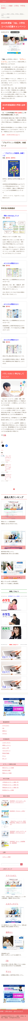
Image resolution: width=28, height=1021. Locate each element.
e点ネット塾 (5, 748)
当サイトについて (18, 1011)
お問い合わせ (8, 1011)
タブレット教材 (15, 32)
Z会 (4, 435)
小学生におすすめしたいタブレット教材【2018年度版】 (8, 467)
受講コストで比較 (7, 773)
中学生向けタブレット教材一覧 (10, 785)
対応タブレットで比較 (8, 768)
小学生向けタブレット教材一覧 (10, 782)
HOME (1, 1011)
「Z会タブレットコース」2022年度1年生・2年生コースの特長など (18, 823)
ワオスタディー (6, 750)
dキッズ (4, 758)
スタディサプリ (6, 547)
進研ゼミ (4, 577)
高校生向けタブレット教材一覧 (10, 787)
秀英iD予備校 (5, 753)
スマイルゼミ (5, 517)
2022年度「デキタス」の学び (17, 811)
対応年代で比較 (6, 770)
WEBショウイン (6, 745)
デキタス (4, 733)
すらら (4, 756)
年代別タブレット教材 (8, 790)
